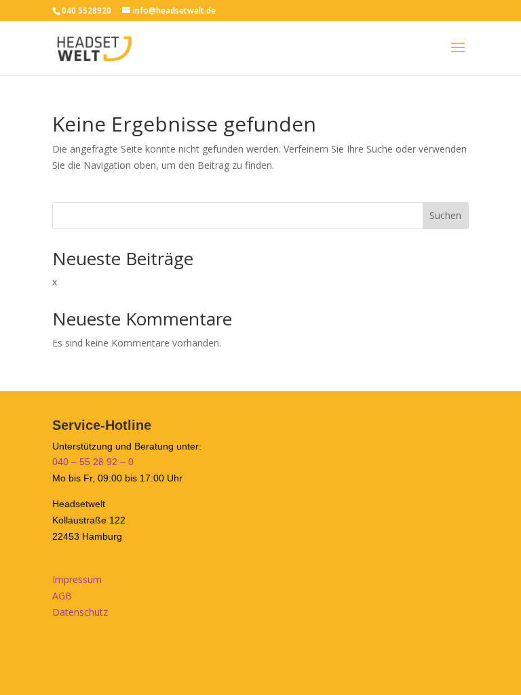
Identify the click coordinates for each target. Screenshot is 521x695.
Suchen (445, 215)
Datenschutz (80, 611)
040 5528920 (86, 10)
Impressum (77, 579)
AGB (62, 595)
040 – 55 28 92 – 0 (93, 461)
